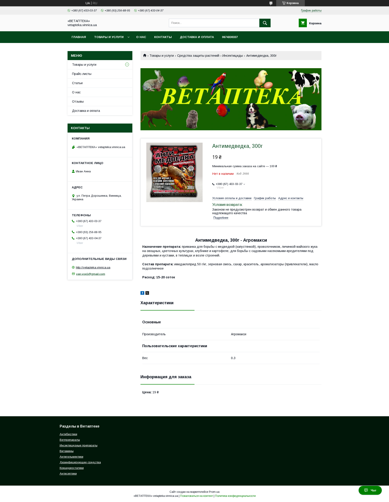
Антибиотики (68, 434)
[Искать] (265, 23)
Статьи (77, 83)
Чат (373, 490)
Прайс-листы (81, 74)
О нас (141, 37)
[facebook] (142, 293)
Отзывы (78, 101)
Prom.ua (214, 491)
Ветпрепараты (70, 439)
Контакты (163, 37)
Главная (79, 37)
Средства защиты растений (198, 55)
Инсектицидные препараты (78, 445)
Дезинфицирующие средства (80, 462)
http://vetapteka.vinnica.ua (93, 267)
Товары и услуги (109, 37)
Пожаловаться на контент (196, 495)
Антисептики (68, 473)
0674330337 (230, 37)
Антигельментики (71, 456)
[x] (147, 293)
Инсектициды (232, 55)
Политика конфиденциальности (235, 495)
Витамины (67, 451)
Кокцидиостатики (72, 468)
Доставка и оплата (197, 37)
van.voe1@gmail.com (90, 273)
